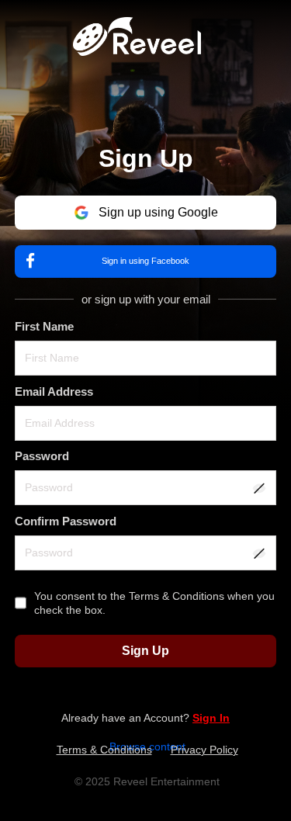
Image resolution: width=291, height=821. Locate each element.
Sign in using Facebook (145, 260)
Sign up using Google (158, 212)
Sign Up (145, 650)
